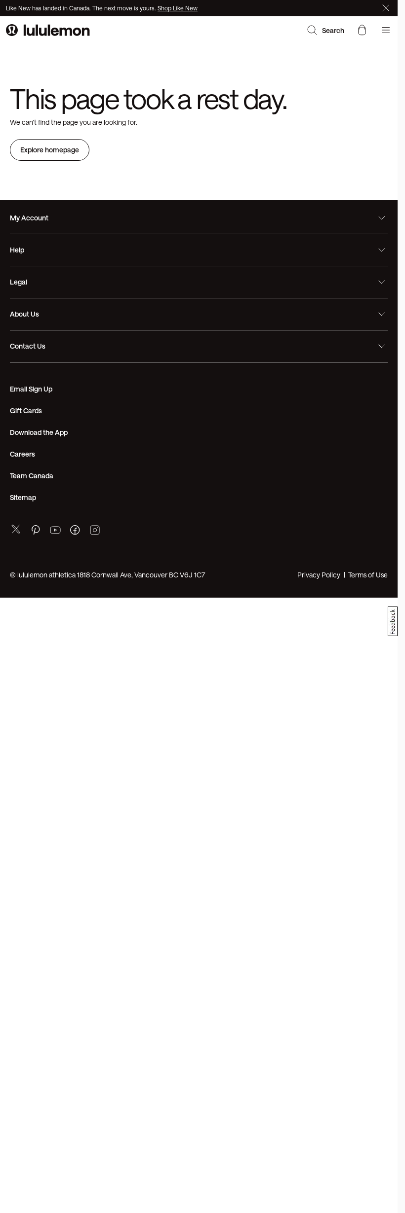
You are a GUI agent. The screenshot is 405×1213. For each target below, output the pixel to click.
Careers (22, 454)
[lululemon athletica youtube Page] (55, 531)
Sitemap (23, 497)
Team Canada (31, 475)
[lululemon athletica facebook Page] (75, 531)
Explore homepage (49, 149)
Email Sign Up (31, 389)
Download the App (39, 432)
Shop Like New (178, 7)
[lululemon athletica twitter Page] (16, 530)
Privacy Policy (318, 575)
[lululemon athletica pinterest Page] (35, 531)
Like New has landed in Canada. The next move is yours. (82, 7)
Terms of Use (368, 575)
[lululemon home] (48, 30)
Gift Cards (26, 410)
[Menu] (386, 30)
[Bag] (362, 30)
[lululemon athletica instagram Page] (95, 531)
